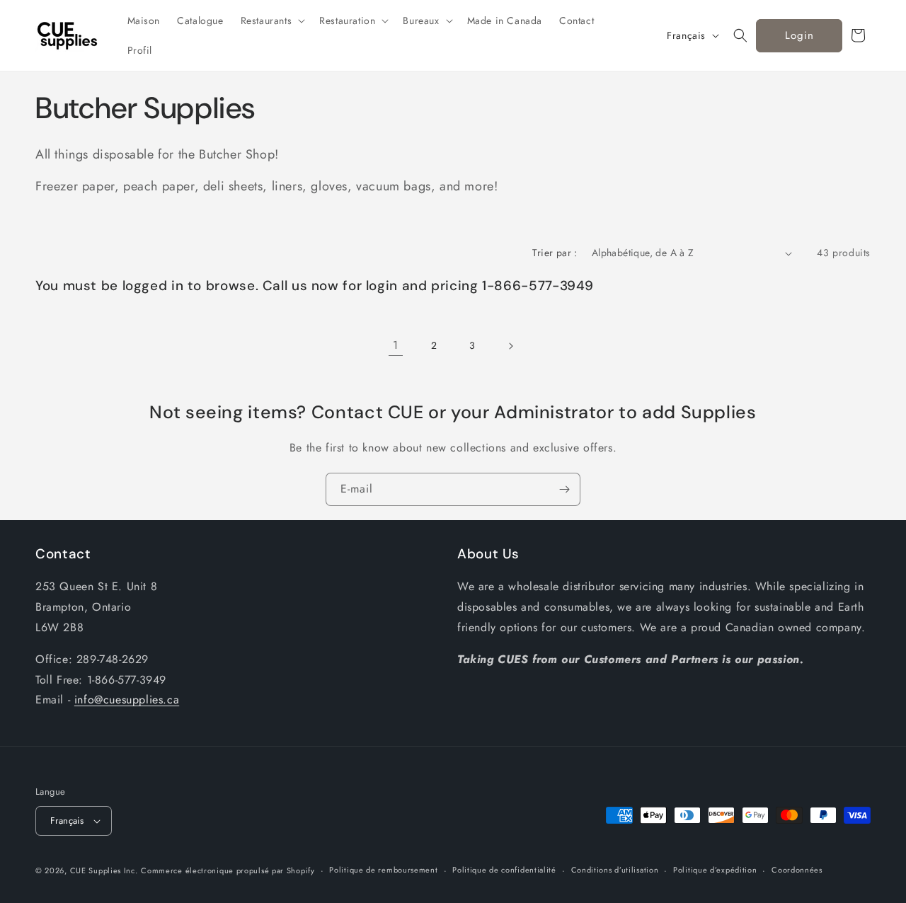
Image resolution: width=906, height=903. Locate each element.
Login (799, 35)
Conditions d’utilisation (615, 869)
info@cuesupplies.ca (126, 699)
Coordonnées (797, 869)
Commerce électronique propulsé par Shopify (227, 870)
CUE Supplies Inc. (104, 870)
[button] (271, 20)
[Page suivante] (510, 346)
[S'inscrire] (564, 489)
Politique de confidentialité (504, 869)
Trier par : (554, 253)
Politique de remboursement (383, 869)
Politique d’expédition (715, 869)
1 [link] (395, 345)
